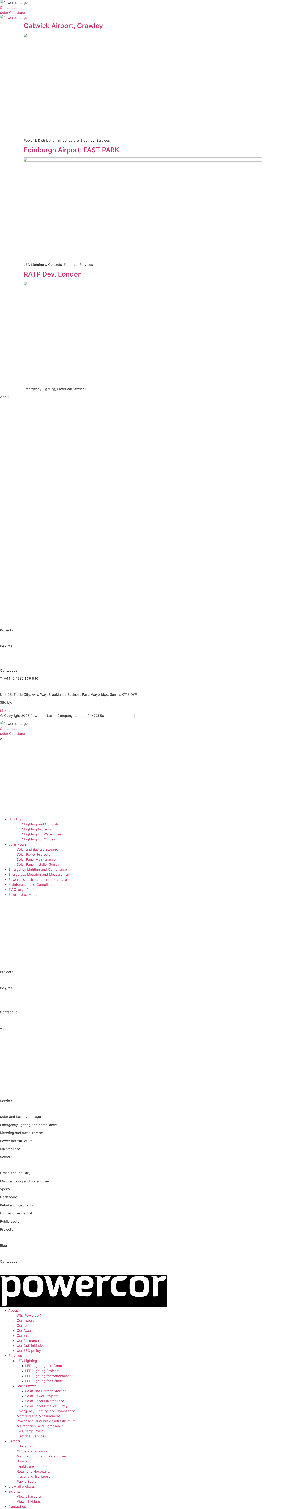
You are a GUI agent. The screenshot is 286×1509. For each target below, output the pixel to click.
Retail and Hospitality (34, 1471)
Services (15, 1356)
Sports (22, 1461)
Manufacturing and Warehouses (25, 566)
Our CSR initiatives (15, 453)
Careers (23, 1335)
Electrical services (22, 894)
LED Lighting (18, 819)
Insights (14, 1491)
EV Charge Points (14, 526)
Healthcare (8, 582)
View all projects (13, 638)
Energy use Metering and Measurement (39, 874)
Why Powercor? (12, 405)
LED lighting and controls (20, 1109)
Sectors (14, 1441)
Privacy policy (120, 716)
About (13, 1310)
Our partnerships (13, 445)
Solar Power (18, 844)
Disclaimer (146, 716)
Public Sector (11, 622)
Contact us (17, 1506)
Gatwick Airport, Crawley (63, 26)
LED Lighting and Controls (21, 477)
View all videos (12, 662)
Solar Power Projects (33, 854)
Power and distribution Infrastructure (37, 879)
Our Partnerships (30, 1340)
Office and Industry (15, 558)
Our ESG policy (12, 461)
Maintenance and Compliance (23, 517)
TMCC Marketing (26, 702)
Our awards (9, 429)
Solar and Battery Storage (20, 485)
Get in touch (9, 1020)
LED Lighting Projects (34, 829)
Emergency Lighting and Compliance (29, 493)
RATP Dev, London (53, 274)
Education (8, 550)
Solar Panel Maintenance (36, 859)
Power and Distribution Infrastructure (29, 509)
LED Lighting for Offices (36, 839)
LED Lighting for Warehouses (40, 834)
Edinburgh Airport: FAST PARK (71, 150)
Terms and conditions (176, 716)
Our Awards (26, 1330)
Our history (25, 1320)
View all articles (12, 654)
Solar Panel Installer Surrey (38, 864)
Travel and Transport (33, 1476)
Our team (7, 421)
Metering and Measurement (21, 501)
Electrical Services (14, 533)
